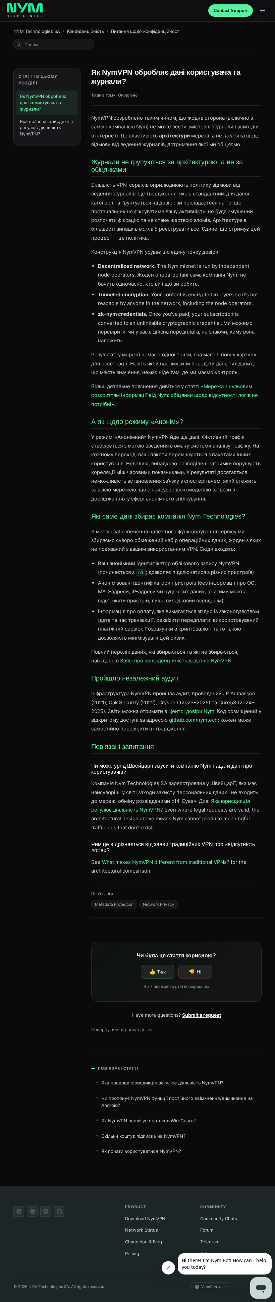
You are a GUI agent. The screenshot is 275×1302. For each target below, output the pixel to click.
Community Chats (218, 1218)
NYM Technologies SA (36, 31)
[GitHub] (59, 1211)
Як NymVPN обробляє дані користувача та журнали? (43, 103)
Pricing (132, 1253)
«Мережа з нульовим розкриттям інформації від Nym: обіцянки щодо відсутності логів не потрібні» (174, 395)
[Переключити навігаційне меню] (262, 10)
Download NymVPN (145, 1218)
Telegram (209, 1241)
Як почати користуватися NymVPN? (141, 1151)
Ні (199, 971)
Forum (206, 1230)
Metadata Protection (114, 904)
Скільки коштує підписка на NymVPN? (143, 1136)
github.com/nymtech (193, 720)
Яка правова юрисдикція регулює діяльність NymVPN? (46, 128)
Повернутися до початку (117, 1029)
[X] (32, 1211)
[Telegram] (18, 1211)
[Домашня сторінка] (25, 10)
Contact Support (231, 10)
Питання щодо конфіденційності (145, 31)
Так (161, 971)
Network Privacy (158, 904)
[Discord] (45, 1211)
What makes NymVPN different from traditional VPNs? (165, 862)
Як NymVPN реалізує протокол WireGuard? (148, 1120)
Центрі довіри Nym (191, 711)
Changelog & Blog (143, 1241)
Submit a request (201, 1015)
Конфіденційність (85, 31)
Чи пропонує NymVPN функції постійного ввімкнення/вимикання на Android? (177, 1102)
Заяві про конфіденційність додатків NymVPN (175, 660)
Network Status (141, 1230)
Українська (212, 1286)
